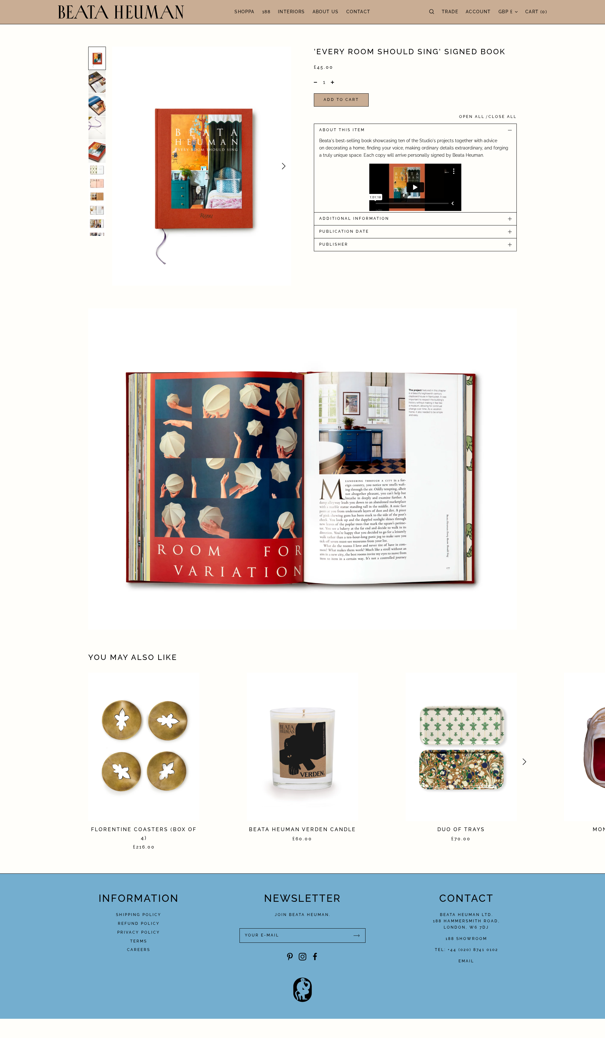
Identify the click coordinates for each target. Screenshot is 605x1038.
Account (478, 11)
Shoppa (244, 11)
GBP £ (505, 11)
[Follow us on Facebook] (315, 956)
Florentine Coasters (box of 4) (144, 833)
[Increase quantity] (331, 82)
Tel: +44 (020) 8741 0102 (466, 950)
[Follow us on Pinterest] (290, 956)
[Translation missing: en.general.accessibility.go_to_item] (97, 58)
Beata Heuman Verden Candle (302, 829)
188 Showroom (466, 938)
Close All (502, 116)
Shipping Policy (138, 915)
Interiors (291, 11)
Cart (536, 11)
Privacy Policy (138, 932)
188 (266, 11)
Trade (450, 11)
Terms (138, 941)
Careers (138, 950)
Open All (472, 116)
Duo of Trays (461, 829)
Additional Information (354, 218)
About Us (326, 11)
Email (466, 961)
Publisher (333, 244)
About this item (342, 130)
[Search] (431, 12)
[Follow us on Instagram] (302, 956)
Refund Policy (139, 923)
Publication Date (344, 231)
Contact (358, 11)
